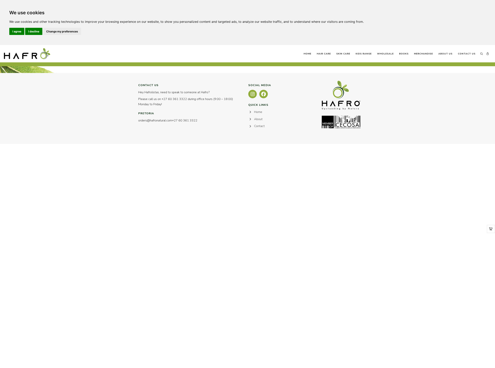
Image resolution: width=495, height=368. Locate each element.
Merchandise (423, 53)
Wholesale (385, 53)
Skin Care (343, 53)
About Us (445, 53)
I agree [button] (16, 31)
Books (404, 53)
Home (307, 53)
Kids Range (364, 53)
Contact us (466, 53)
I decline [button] (33, 31)
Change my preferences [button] (62, 31)
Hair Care (324, 53)
